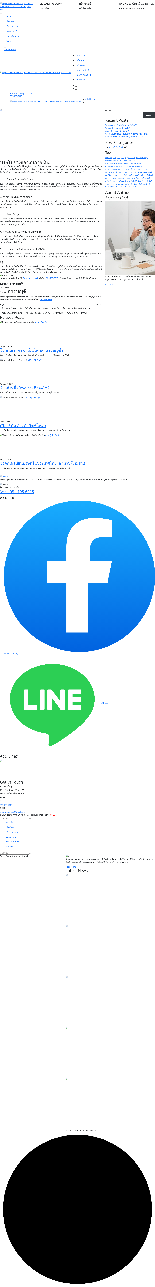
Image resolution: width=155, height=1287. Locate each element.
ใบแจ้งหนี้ (132, 187)
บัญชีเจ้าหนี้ (148, 175)
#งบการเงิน (58, 312)
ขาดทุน (122, 166)
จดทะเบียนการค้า (111, 172)
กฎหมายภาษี (130, 158)
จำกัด (135, 172)
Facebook (27, 278)
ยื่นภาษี (140, 181)
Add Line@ (90, 99)
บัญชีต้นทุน (109, 175)
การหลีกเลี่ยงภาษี (111, 166)
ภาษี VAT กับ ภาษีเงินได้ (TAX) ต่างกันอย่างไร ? (124, 136)
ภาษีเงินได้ (133, 181)
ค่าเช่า (140, 169)
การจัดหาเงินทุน (142, 158)
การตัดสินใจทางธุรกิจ (113, 160)
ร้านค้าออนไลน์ (111, 184)
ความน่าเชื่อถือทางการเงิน (115, 169)
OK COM (53, 814)
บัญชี (150, 172)
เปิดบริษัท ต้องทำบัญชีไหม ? (23, 425)
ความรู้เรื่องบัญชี (42, 322)
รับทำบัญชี (148, 181)
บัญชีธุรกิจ (118, 175)
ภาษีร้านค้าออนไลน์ (120, 181)
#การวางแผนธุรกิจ (51, 308)
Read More (71, 867)
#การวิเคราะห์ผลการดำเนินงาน (76, 308)
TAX (118, 158)
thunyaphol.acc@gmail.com (12, 812)
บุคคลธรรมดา (110, 178)
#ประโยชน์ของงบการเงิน (77, 312)
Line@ (35, 278)
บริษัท (145, 172)
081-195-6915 (16, 96)
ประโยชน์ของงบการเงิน (126, 178)
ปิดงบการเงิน (141, 178)
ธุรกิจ (140, 172)
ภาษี (148, 178)
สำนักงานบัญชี (144, 184)
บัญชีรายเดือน (129, 175)
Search (108, 110)
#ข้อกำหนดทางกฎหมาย (12, 312)
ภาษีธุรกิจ (108, 181)
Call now (109, 284)
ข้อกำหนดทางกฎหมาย (134, 166)
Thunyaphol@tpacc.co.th (21, 93)
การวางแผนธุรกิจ (128, 160)
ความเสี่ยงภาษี (131, 169)
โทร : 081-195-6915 (17, 491)
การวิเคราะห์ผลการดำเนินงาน (116, 163)
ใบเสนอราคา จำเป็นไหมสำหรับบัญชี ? (32, 350)
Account (108, 158)
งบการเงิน (147, 169)
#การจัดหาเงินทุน (9, 308)
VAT (122, 158)
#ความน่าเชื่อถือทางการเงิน (38, 312)
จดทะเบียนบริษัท (125, 172)
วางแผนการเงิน (123, 184)
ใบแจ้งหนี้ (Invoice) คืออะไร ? (25, 387)
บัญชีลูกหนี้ (139, 175)
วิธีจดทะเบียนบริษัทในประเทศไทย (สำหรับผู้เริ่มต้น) (42, 463)
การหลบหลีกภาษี (135, 163)
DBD (114, 158)
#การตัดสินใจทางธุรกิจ (30, 308)
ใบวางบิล (124, 187)
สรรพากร (134, 184)
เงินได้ (117, 187)
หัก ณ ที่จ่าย (109, 187)
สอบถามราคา (10, 49)
